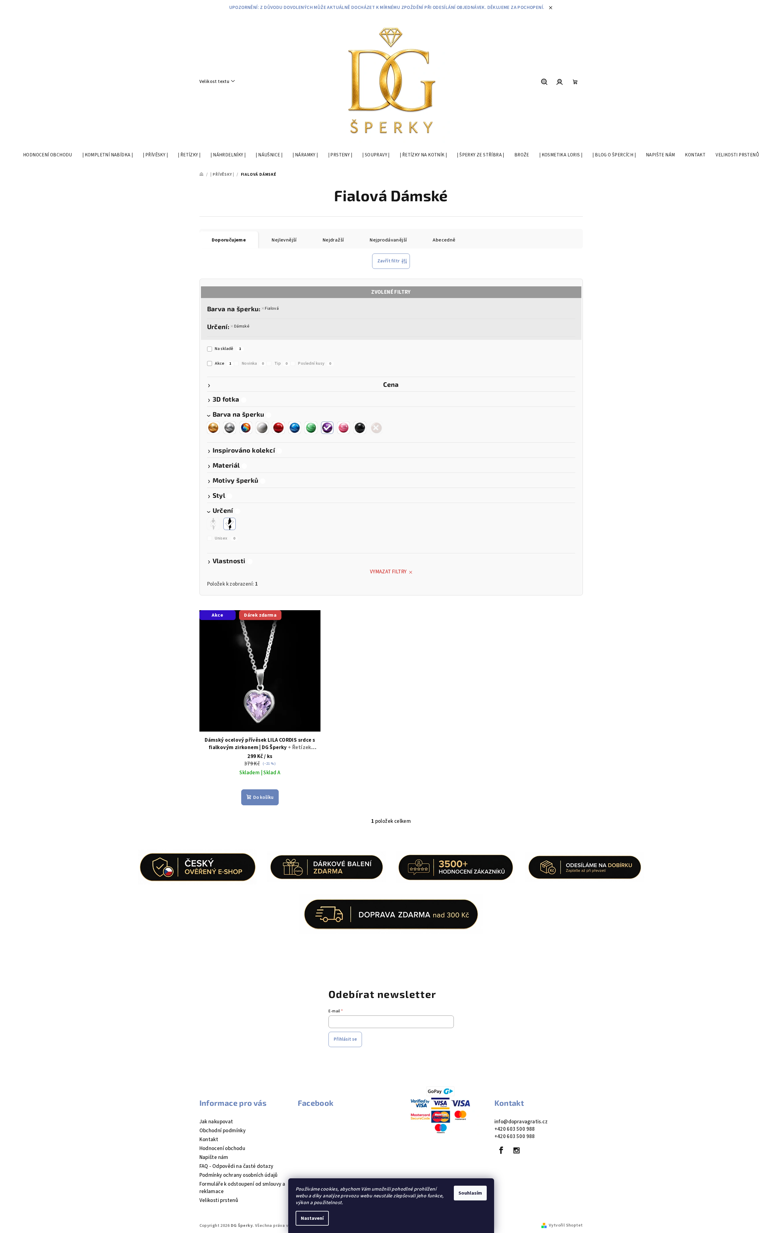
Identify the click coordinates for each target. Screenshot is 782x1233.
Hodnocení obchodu (222, 1148)
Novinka (253, 363)
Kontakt (208, 1139)
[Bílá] (262, 428)
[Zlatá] (213, 428)
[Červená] (278, 428)
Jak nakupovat (216, 1121)
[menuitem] (47, 155)
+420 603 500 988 (514, 1129)
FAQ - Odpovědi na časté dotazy (236, 1166)
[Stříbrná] (229, 428)
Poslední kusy (314, 363)
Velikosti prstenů (218, 1200)
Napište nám (213, 1157)
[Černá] (360, 428)
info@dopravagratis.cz (521, 1121)
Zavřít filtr (388, 261)
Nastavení (312, 1218)
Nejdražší (333, 240)
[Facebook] (501, 1150)
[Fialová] (327, 428)
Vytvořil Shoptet (566, 1225)
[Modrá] (295, 428)
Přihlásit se (345, 1039)
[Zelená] (311, 428)
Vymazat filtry (388, 571)
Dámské (242, 326)
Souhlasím (470, 1193)
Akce (223, 363)
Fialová (272, 308)
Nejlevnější (284, 240)
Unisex (225, 538)
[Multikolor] (246, 428)
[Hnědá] (376, 428)
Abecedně (444, 240)
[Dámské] (229, 524)
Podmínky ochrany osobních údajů (238, 1175)
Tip (281, 363)
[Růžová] (343, 428)
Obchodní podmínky (222, 1130)
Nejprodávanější (388, 240)
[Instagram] (516, 1150)
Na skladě (228, 349)
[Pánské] (213, 524)
